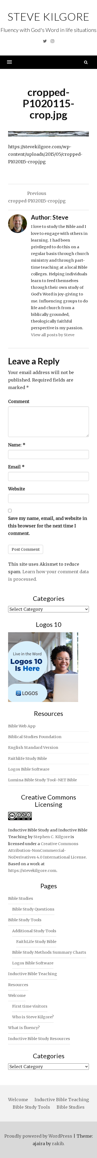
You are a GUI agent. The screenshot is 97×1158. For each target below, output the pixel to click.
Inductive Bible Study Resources (39, 1038)
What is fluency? (24, 1027)
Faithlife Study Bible (27, 758)
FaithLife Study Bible (36, 941)
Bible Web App (22, 726)
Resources (18, 984)
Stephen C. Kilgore (51, 836)
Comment (18, 401)
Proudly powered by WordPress (38, 1136)
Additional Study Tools (34, 930)
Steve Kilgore (48, 16)
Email (16, 466)
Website (16, 488)
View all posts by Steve (52, 334)
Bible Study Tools (24, 919)
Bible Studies (20, 898)
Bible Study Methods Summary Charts (49, 952)
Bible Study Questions (33, 909)
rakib (57, 1143)
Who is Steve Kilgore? (33, 1017)
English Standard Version (33, 747)
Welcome (17, 995)
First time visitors (29, 1006)
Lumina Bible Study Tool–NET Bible (42, 780)
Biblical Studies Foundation (34, 736)
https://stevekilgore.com (32, 870)
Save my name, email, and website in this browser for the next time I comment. (47, 526)
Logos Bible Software (28, 769)
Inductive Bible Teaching (32, 973)
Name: (16, 444)
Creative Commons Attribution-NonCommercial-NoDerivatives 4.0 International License (47, 850)
